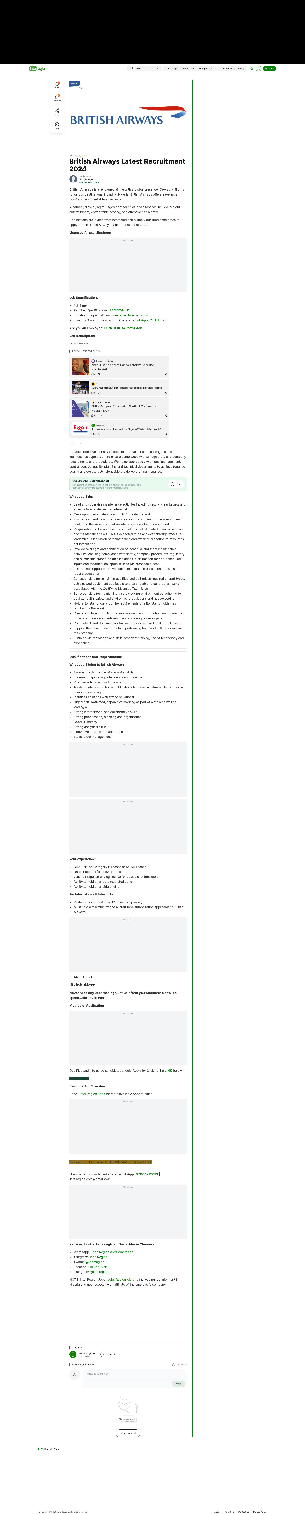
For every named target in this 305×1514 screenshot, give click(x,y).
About (217, 1512)
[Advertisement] (152, 28)
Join (178, 484)
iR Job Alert (98, 1267)
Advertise (229, 1512)
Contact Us (243, 1512)
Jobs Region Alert (120, 1279)
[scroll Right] (80, 444)
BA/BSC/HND (119, 310)
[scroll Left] (72, 444)
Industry (240, 68)
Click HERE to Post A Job (123, 328)
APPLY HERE (79, 1078)
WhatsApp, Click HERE (149, 320)
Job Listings (172, 68)
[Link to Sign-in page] (258, 68)
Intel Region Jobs (92, 1094)
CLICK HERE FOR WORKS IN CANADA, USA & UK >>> (110, 1162)
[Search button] (251, 68)
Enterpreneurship (207, 68)
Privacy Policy (259, 1512)
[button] (57, 85)
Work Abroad (226, 68)
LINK (168, 1070)
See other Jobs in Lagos (130, 315)
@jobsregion (95, 1262)
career (86, 155)
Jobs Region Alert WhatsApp (112, 1252)
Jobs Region (98, 1257)
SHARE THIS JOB (82, 977)
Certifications (188, 68)
